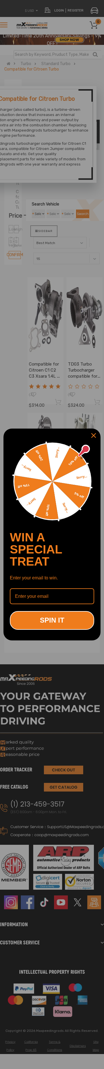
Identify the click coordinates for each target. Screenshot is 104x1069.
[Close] (94, 435)
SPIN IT (52, 620)
